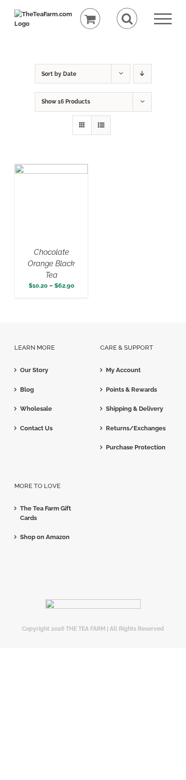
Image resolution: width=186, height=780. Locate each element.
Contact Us (36, 428)
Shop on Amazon (45, 537)
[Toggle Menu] (163, 18)
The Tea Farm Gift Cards (45, 513)
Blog (27, 389)
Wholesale (36, 408)
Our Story (34, 370)
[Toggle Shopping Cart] (90, 19)
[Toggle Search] (127, 18)
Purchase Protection (135, 447)
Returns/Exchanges (135, 428)
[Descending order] (142, 73)
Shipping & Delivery (134, 408)
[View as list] (101, 125)
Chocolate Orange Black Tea (51, 264)
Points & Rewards (131, 389)
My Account (123, 370)
